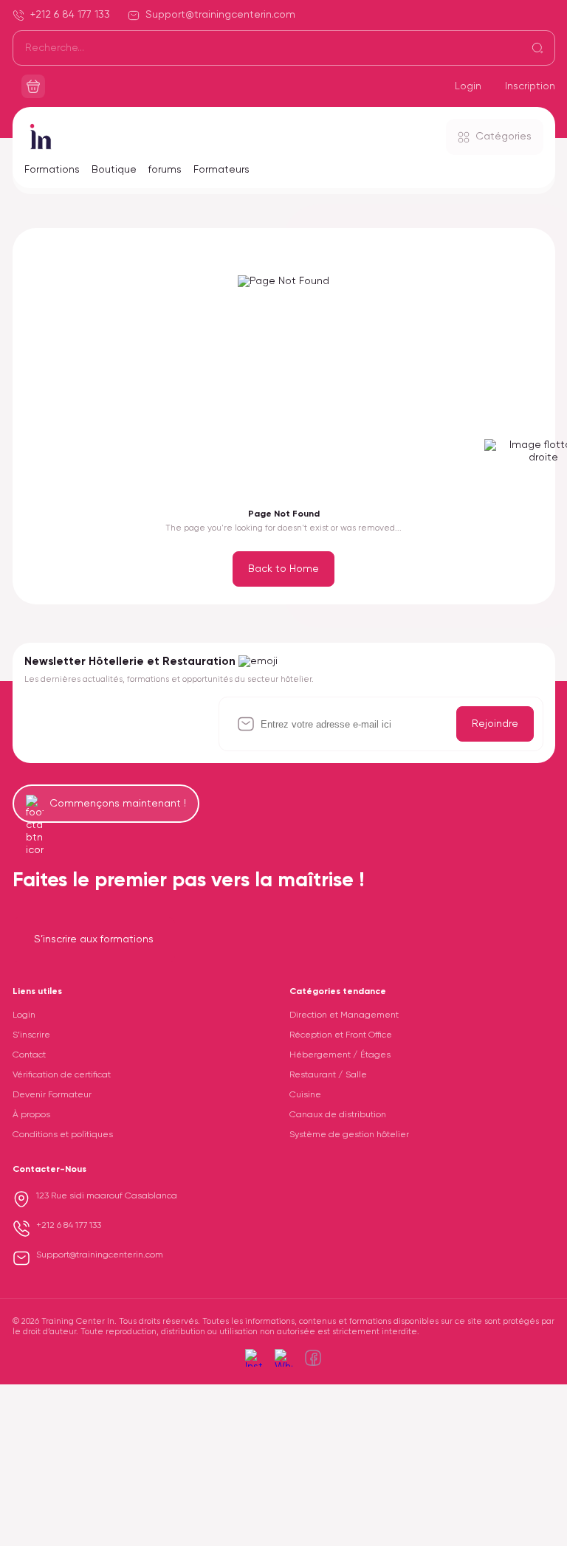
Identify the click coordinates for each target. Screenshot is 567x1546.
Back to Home (283, 569)
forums (165, 170)
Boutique (114, 170)
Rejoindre (495, 724)
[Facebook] (313, 1358)
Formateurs (221, 170)
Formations (52, 170)
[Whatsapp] (283, 1358)
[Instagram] (254, 1358)
